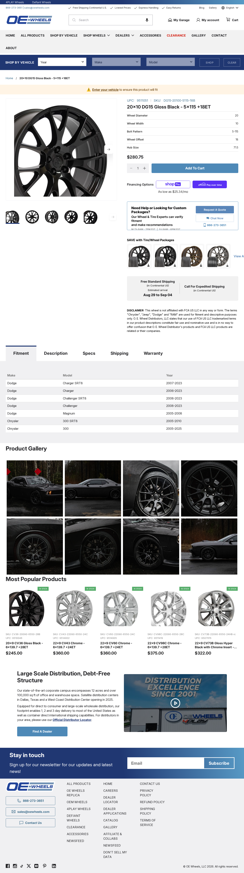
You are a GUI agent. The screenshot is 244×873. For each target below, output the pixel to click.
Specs (89, 353)
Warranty (153, 353)
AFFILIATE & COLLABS (112, 836)
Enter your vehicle (105, 90)
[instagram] (15, 866)
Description (55, 353)
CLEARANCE (76, 827)
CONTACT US (150, 784)
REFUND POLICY (152, 802)
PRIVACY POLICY (146, 793)
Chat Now (216, 218)
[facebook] (8, 866)
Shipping (119, 353)
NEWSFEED (75, 841)
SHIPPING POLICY (147, 811)
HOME (107, 784)
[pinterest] (45, 866)
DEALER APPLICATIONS (114, 811)
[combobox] (111, 20)
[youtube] (36, 866)
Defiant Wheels (41, 2)
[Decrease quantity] (131, 168)
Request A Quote (215, 209)
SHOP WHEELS (94, 35)
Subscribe (219, 763)
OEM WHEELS (77, 802)
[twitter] (28, 866)
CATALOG (110, 820)
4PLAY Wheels (15, 2)
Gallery (213, 7)
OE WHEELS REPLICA (76, 793)
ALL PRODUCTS (79, 784)
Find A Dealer (42, 731)
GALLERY (110, 827)
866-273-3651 (14, 7)
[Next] (108, 149)
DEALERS (123, 35)
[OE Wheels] (29, 20)
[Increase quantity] (144, 168)
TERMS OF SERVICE (148, 822)
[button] (147, 20)
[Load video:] (175, 703)
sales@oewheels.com (36, 7)
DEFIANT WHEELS (73, 818)
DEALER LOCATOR (110, 800)
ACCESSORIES (77, 834)
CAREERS (110, 790)
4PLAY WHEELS (79, 809)
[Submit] (73, 20)
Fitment (21, 353)
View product (27, 625)
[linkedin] (54, 866)
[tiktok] (21, 866)
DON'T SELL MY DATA (115, 854)
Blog (201, 7)
